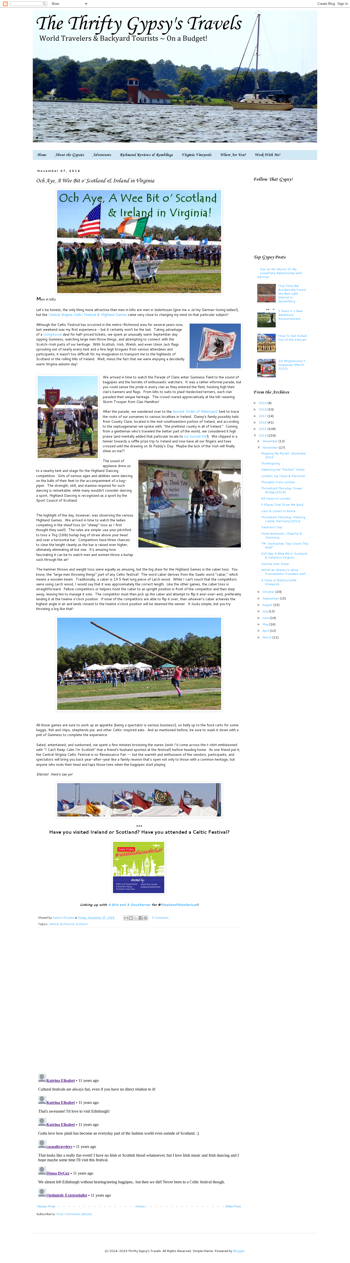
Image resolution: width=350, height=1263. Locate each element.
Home (41, 155)
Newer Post (46, 1206)
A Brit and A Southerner (129, 904)
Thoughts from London (278, 482)
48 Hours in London (276, 498)
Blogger (239, 1250)
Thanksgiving (270, 463)
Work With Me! (267, 155)
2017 (263, 415)
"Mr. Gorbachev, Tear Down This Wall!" (284, 545)
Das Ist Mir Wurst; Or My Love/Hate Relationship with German (279, 273)
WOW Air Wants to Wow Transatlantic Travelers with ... (285, 571)
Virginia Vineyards (196, 155)
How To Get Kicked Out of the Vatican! (292, 337)
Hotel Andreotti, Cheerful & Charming (281, 535)
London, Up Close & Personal (283, 475)
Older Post (233, 1206)
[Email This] (126, 917)
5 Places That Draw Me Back (282, 504)
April (266, 630)
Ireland (53, 924)
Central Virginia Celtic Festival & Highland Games (87, 314)
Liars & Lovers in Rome (278, 511)
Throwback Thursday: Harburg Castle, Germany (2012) (283, 519)
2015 (263, 428)
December (270, 441)
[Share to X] (135, 917)
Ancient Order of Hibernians (195, 411)
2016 (263, 422)
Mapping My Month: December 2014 (283, 455)
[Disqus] (139, 1003)
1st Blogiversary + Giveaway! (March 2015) (291, 364)
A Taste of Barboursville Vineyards (278, 582)
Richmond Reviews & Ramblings (146, 155)
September (271, 598)
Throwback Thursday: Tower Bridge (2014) (281, 490)
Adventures (102, 155)
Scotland (81, 924)
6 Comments (160, 918)
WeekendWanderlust (178, 904)
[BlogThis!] (130, 917)
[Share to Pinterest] (145, 917)
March (267, 637)
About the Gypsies (69, 155)
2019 (263, 402)
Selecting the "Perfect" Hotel (282, 469)
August (267, 604)
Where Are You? (233, 155)
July (265, 611)
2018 (263, 409)
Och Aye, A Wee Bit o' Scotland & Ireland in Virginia (284, 555)
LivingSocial (52, 334)
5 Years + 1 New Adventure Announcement (290, 314)
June (266, 617)
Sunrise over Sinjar (275, 563)
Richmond (67, 924)
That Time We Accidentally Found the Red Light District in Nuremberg (292, 293)
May (265, 624)
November (270, 447)
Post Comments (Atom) (74, 1214)
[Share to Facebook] (140, 917)
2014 (263, 435)
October (268, 591)
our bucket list (195, 436)
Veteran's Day (271, 527)
